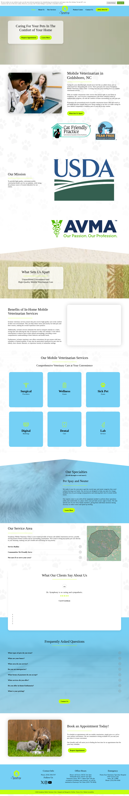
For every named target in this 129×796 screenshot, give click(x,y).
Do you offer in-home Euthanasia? (21, 686)
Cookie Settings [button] (111, 3)
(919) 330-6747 (102, 9)
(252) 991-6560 (115, 780)
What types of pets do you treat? (20, 653)
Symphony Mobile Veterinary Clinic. (48, 792)
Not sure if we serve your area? (19, 558)
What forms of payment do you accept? (23, 675)
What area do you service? (18, 664)
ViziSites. (73, 792)
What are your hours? (16, 658)
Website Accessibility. (88, 792)
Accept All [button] (120, 3)
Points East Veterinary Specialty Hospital (113, 775)
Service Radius (13, 547)
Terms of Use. (79, 792)
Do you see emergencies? (17, 669)
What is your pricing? (16, 691)
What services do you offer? (18, 680)
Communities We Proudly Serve (20, 552)
